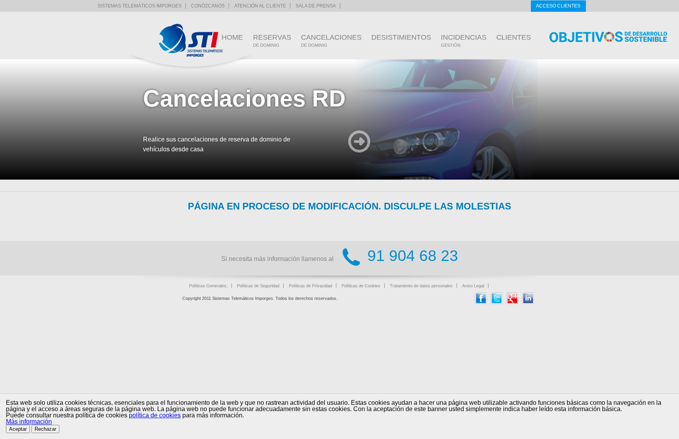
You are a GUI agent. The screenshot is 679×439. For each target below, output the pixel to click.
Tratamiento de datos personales (421, 285)
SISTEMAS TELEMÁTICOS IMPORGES (139, 6)
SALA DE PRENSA (315, 6)
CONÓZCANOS (208, 6)
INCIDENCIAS (463, 40)
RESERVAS (272, 40)
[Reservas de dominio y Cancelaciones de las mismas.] (191, 40)
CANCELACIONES (331, 40)
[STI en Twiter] (496, 302)
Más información (29, 421)
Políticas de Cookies (360, 285)
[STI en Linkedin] (528, 302)
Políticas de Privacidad (310, 285)
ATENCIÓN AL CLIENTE (260, 6)
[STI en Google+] (512, 302)
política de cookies (155, 415)
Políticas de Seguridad (258, 285)
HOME (232, 37)
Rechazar (45, 429)
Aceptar (18, 429)
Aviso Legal (473, 285)
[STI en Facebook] (481, 302)
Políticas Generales (207, 285)
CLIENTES (513, 37)
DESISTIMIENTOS (401, 37)
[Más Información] (359, 142)
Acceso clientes (558, 6)
